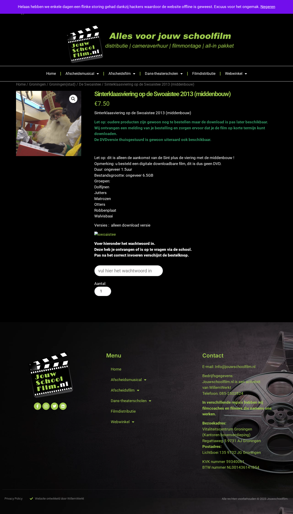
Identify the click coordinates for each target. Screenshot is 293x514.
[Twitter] (54, 406)
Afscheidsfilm (120, 73)
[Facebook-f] (37, 406)
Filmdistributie (203, 73)
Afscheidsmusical (79, 73)
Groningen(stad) (62, 84)
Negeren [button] (267, 6)
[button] (73, 99)
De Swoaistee (90, 84)
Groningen (37, 84)
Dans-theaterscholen (161, 73)
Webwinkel (233, 73)
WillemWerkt (220, 387)
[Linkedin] (63, 406)
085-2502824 (231, 393)
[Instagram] (46, 406)
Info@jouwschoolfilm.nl (235, 366)
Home (51, 73)
